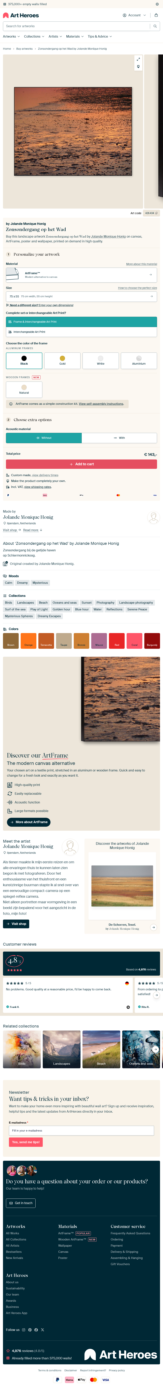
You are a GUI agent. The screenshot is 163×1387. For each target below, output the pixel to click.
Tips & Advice (98, 36)
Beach (43, 602)
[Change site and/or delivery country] (157, 4)
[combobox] (76, 26)
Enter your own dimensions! (41, 305)
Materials (73, 36)
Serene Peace (137, 609)
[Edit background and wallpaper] (138, 66)
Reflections (114, 609)
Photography (105, 602)
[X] (42, 1330)
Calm (8, 583)
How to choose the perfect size (137, 288)
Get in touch (23, 1203)
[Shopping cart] (156, 15)
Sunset (87, 602)
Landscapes (25, 602)
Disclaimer (70, 1370)
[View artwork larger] (138, 59)
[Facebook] (36, 1330)
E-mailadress (18, 1122)
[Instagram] (23, 1330)
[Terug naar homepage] (21, 15)
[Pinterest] (30, 1330)
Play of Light (39, 609)
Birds (8, 602)
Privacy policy (117, 1370)
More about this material (141, 264)
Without (46, 438)
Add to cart (84, 463)
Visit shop (10, 530)
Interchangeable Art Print (29, 332)
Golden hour (61, 609)
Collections (32, 36)
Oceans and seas (65, 602)
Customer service (128, 1226)
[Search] (155, 26)
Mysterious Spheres (19, 616)
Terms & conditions (49, 1370)
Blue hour (82, 609)
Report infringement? (93, 1370)
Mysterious (40, 583)
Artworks (9, 36)
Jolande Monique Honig (28, 224)
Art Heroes (17, 1275)
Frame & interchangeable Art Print (35, 321)
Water (98, 609)
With (122, 438)
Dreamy (22, 583)
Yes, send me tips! (26, 1142)
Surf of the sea (15, 609)
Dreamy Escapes (49, 616)
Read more (31, 530)
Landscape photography (136, 602)
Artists (53, 36)
